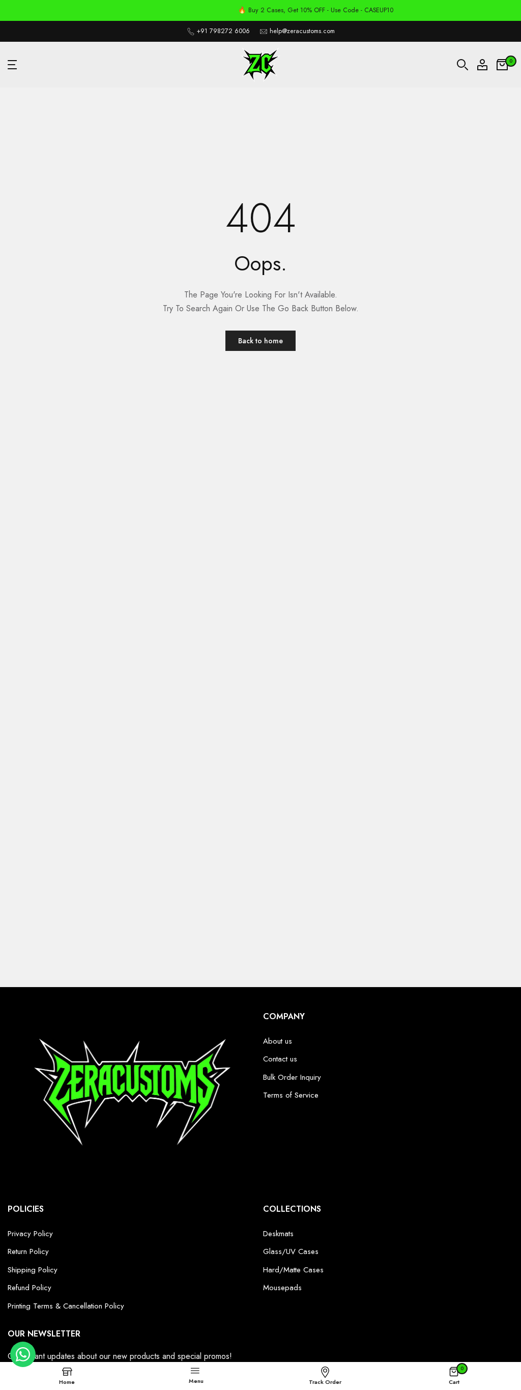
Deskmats (278, 1233)
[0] (502, 64)
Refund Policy (29, 1287)
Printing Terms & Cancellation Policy (66, 1306)
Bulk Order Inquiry (292, 1077)
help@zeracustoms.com (302, 31)
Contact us (280, 1059)
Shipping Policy (32, 1269)
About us (277, 1041)
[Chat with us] (23, 1364)
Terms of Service (291, 1095)
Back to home (260, 341)
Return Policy (28, 1251)
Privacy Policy (30, 1233)
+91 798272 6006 (223, 31)
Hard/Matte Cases (293, 1269)
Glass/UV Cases (291, 1251)
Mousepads (282, 1287)
